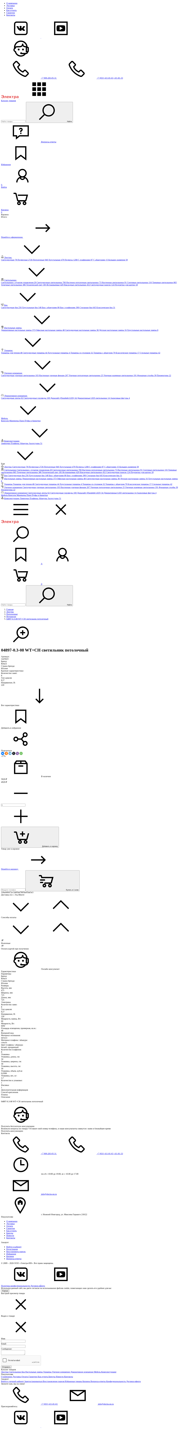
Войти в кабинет (13, 1247)
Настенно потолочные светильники (84, 282)
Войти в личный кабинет (12, 1381)
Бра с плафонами (70, 307)
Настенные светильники (114, 282)
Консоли (5, 421)
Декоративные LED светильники (93, 398)
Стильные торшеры (150, 353)
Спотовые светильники (139, 282)
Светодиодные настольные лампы (82, 330)
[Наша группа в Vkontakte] (21, 37)
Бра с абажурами (51, 307)
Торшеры (47, 1372)
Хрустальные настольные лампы (142, 330)
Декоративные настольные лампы (18, 330)
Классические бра (105, 307)
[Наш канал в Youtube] (61, 37)
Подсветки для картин (126, 285)
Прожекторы (164, 375)
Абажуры (24, 443)
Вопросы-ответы (13, 1259)
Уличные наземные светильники (120, 375)
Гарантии (10, 13)
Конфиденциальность (116, 1381)
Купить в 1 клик (72, 890)
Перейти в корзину (10, 869)
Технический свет (36, 285)
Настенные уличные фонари (54, 375)
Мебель (97, 1372)
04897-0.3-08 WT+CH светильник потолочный (27, 619)
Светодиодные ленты (12, 398)
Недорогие (11, 616)
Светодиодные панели (102, 285)
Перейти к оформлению (12, 237)
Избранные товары (73, 1381)
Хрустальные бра (32, 307)
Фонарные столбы (147, 375)
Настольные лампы (34, 1372)
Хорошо (5, 1291)
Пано (22, 421)
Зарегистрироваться (33, 1381)
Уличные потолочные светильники (86, 375)
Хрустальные (56, 260)
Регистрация (12, 1249)
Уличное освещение (61, 1372)
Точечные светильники (13, 285)
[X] (13, 753)
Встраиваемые (55, 285)
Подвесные (25, 260)
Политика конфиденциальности (15, 1286)
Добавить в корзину (50, 846)
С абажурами (100, 260)
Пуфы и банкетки (33, 421)
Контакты (10, 15)
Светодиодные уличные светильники (20, 375)
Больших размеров (118, 260)
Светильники (15, 1372)
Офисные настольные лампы (50, 330)
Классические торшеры (128, 353)
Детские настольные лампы (113, 330)
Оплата (9, 8)
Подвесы (71, 260)
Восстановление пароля (54, 1381)
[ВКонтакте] (2, 753)
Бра (23, 1372)
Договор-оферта (37, 1286)
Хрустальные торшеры (59, 353)
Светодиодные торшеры (35, 353)
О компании (11, 3)
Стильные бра (88, 307)
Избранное (11, 1254)
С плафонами (85, 260)
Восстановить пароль (16, 1251)
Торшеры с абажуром (104, 353)
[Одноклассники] (6, 753)
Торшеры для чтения (12, 353)
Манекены (14, 421)
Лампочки (6, 443)
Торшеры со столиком (81, 353)
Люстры (10, 612)
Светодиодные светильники (51, 282)
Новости (10, 1235)
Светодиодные (9, 260)
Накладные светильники (77, 285)
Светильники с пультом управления (19, 282)
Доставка (10, 5)
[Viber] (17, 753)
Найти (69, 121)
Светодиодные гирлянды (37, 398)
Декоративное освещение (82, 1372)
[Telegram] (10, 753)
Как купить (11, 10)
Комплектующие (108, 1372)
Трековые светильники (164, 282)
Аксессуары (35, 443)
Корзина (10, 1256)
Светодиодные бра (11, 307)
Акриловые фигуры (120, 398)
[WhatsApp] (21, 753)
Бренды (9, 1233)
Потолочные (40, 260)
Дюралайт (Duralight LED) (63, 398)
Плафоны (15, 443)
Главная (9, 609)
